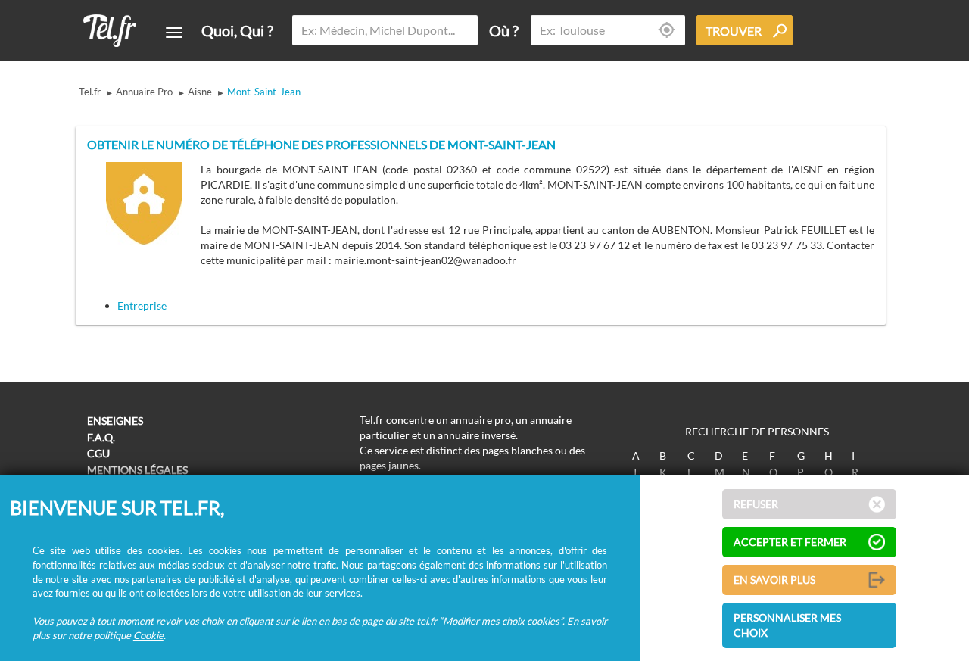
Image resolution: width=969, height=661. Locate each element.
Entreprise (142, 305)
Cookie (148, 635)
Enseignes (115, 420)
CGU (98, 453)
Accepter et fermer (790, 541)
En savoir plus (774, 579)
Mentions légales (137, 469)
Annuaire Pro (144, 92)
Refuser (756, 503)
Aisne (200, 92)
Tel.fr (90, 92)
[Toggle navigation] (174, 32)
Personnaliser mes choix (787, 625)
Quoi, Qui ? (237, 30)
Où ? (504, 30)
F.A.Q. (101, 437)
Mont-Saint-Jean (264, 92)
